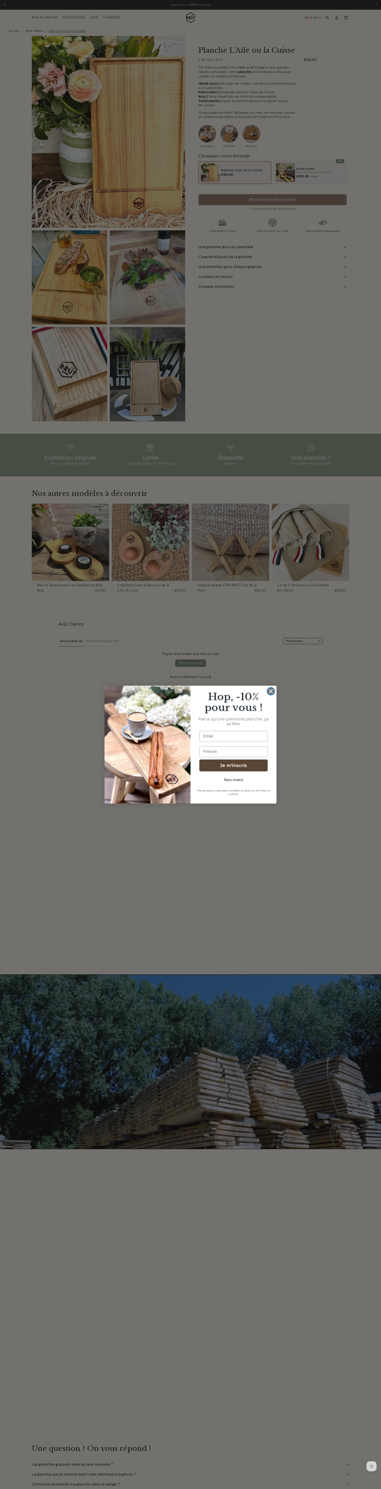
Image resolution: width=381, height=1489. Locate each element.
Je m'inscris (233, 765)
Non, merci (233, 780)
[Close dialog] (271, 691)
